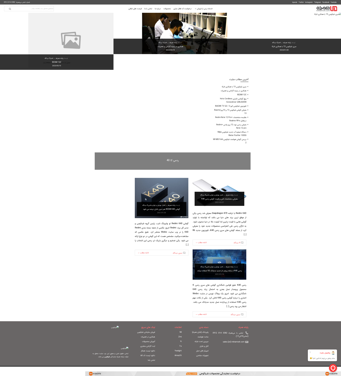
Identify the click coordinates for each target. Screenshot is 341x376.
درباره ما (158, 8)
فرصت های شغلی (135, 8)
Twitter (301, 2)
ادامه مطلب (201, 242)
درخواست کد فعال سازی (182, 8)
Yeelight (178, 350)
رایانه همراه (287, 42)
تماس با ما (148, 8)
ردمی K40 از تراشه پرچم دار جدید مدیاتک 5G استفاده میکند (219, 270)
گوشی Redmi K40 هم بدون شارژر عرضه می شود (161, 209)
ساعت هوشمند (203, 336)
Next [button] (6, 41)
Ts (180, 346)
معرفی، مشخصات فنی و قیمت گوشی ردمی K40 (219, 198)
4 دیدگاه (203, 195)
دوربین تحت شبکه (201, 341)
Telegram (317, 2)
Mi (181, 332)
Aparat (294, 2)
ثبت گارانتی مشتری (147, 346)
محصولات (167, 8)
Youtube (333, 2)
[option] (284, 33)
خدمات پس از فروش (205, 9)
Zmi (180, 336)
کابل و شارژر (204, 346)
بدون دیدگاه (177, 253)
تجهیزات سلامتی (202, 355)
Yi (181, 341)
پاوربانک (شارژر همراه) (200, 332)
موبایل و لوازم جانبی (212, 195)
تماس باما (151, 360)
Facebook (325, 2)
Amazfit (178, 355)
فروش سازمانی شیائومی (146, 332)
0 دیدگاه (275, 42)
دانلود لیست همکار (148, 350)
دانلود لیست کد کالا (147, 355)
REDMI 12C (56, 62)
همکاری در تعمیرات (148, 336)
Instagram (309, 2)
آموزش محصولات (148, 341)
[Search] (10, 9)
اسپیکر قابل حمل (202, 350)
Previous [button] (334, 41)
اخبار (279, 42)
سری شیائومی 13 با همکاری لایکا (284, 46)
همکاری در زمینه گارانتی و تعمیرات (170, 46)
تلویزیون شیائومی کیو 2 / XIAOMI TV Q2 (230, 106)
